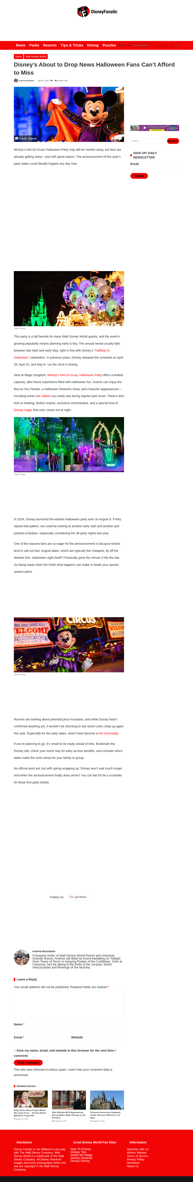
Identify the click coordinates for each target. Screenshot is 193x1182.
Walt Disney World (35, 56)
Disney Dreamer (81, 1158)
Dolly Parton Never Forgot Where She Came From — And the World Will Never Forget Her (30, 1113)
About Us (132, 1166)
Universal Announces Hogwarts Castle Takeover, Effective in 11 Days (105, 1115)
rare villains (42, 396)
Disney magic (23, 410)
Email (19, 1037)
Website (77, 1037)
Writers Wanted (136, 1152)
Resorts (50, 45)
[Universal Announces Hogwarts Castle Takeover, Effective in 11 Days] (107, 1100)
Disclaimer (133, 1162)
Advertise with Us (138, 1149)
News (20, 45)
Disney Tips (78, 1152)
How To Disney (80, 1149)
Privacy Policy (135, 1159)
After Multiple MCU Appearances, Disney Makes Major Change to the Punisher (69, 1115)
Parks (34, 45)
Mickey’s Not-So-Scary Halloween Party (74, 375)
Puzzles (109, 45)
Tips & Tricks (72, 45)
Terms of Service (137, 1156)
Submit (139, 176)
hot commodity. (108, 733)
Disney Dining (79, 1161)
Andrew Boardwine (26, 81)
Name (19, 1024)
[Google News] (77, 897)
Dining (93, 45)
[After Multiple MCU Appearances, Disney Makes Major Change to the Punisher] (69, 1100)
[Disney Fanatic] (96, 13)
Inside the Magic (81, 1155)
